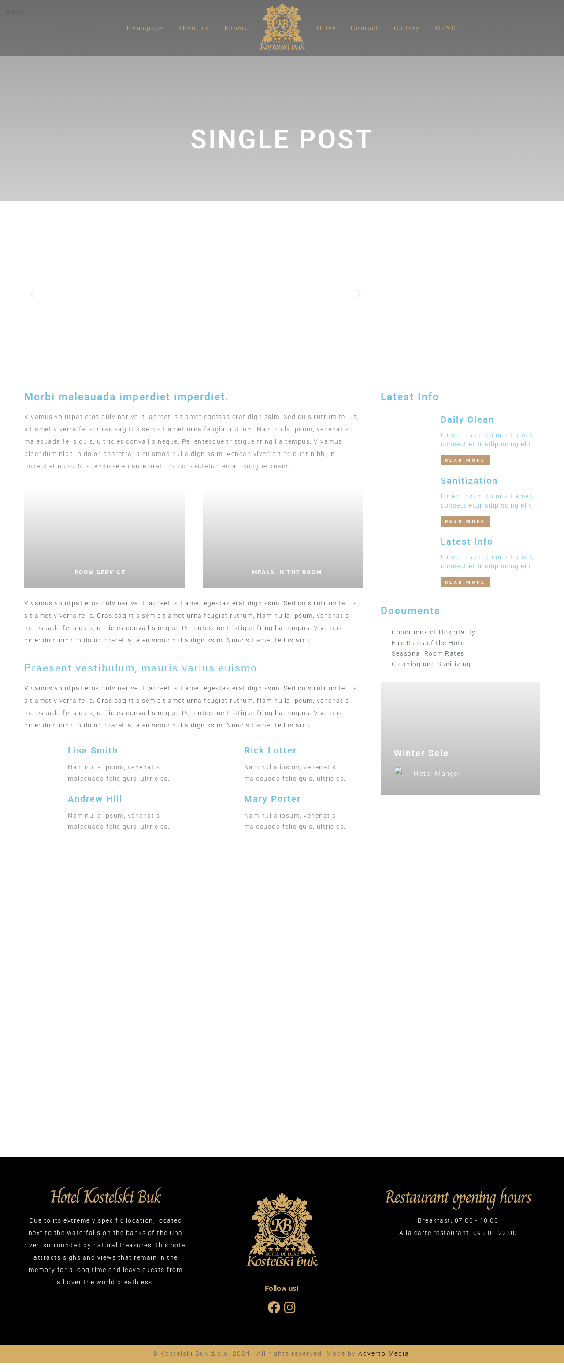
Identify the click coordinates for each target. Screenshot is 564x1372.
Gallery (407, 28)
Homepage (144, 28)
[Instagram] (289, 1307)
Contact (365, 28)
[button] (31, 293)
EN (11, 13)
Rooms (236, 28)
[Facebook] (273, 1307)
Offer (326, 28)
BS (21, 13)
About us (193, 28)
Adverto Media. (385, 1353)
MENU (445, 28)
